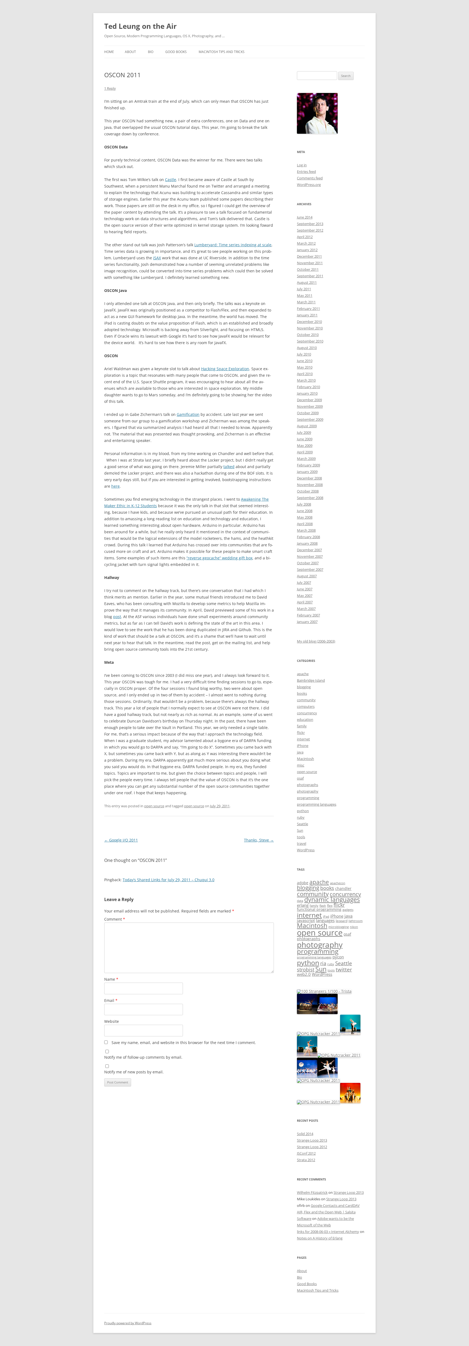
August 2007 (307, 576)
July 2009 (304, 432)
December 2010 (309, 321)
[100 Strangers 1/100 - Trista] (324, 991)
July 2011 (304, 288)
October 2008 (308, 491)
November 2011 (310, 262)
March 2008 (306, 530)
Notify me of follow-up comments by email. (143, 1057)
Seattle (302, 823)
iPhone (302, 745)
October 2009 (308, 412)
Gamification (188, 414)
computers (306, 706)
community (306, 699)
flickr (301, 732)
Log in (302, 165)
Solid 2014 (305, 1133)
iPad (326, 916)
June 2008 (304, 510)
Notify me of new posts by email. (134, 1071)
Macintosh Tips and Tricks (222, 51)
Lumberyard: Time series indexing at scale (232, 244)
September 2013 (310, 223)
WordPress (306, 850)
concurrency (307, 713)
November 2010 (310, 328)
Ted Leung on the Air (140, 26)
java (300, 752)
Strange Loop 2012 (312, 1146)
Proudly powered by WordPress (127, 1323)
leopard (341, 920)
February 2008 (308, 536)
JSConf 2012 (306, 1153)
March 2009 (306, 458)
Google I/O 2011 (121, 840)
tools (301, 836)
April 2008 (305, 523)
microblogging (338, 927)
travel (301, 843)
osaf (300, 778)
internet (303, 739)
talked (228, 466)
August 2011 (307, 282)
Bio (150, 51)
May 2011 (304, 295)
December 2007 (309, 549)
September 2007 (310, 569)
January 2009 (307, 471)
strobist (305, 969)
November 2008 (310, 484)
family (302, 726)
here (115, 486)
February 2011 (308, 308)
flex (329, 905)
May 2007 (304, 595)
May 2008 (304, 517)
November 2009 (310, 406)
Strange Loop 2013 (312, 1140)
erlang (303, 905)
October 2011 (308, 269)
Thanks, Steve (259, 840)
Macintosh (305, 758)
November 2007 (310, 556)
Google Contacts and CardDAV (335, 1205)
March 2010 (306, 380)
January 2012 (307, 249)
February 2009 (308, 465)
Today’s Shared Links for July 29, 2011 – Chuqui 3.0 (168, 879)
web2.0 (304, 974)
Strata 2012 (306, 1159)
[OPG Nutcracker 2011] (307, 1012)
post (117, 616)
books (302, 693)
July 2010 (304, 354)
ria (323, 963)
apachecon (337, 883)
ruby (301, 817)
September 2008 (310, 497)
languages (325, 920)
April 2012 (305, 236)
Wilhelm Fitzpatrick (312, 1192)
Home (109, 51)
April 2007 (305, 602)
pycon (338, 957)
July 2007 (304, 582)
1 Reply (110, 88)
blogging (304, 686)
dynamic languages (332, 899)
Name (111, 979)
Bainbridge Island (311, 680)
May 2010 (304, 367)
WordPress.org (309, 184)
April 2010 (305, 373)
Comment (114, 919)
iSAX (157, 257)
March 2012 (306, 243)
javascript (306, 920)
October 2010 (308, 334)
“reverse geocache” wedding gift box (219, 557)
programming (308, 797)
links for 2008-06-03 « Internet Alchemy (328, 1231)
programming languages (316, 804)
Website (111, 1021)
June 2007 (304, 589)
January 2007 (307, 621)
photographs (307, 784)
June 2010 (304, 360)
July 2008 (304, 504)
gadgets (348, 910)
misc (300, 765)
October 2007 (308, 562)
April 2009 (305, 452)
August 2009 (307, 425)
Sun (300, 830)
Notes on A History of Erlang (320, 1238)
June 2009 (304, 439)
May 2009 (304, 445)
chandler (343, 888)
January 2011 (307, 315)
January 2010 (307, 393)
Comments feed (310, 178)
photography (307, 791)
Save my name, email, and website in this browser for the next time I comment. (184, 1042)
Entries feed (306, 171)
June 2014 (304, 217)
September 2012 (310, 230)
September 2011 (310, 275)
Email (111, 1000)
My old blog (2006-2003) (316, 641)
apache (303, 673)
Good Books (176, 51)
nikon (354, 927)
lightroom (355, 921)
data (300, 901)
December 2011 (309, 256)
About (130, 51)
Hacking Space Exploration (225, 368)
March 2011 (306, 302)
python (303, 810)
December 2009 (309, 399)
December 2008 (309, 478)
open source (154, 805)
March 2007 (306, 608)
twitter (344, 969)
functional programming (319, 909)
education (305, 719)
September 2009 (310, 419)
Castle (170, 179)
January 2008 (307, 543)
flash (322, 906)
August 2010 (307, 347)
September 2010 (310, 341)
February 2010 (308, 386)
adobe (302, 882)
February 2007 (308, 615)
